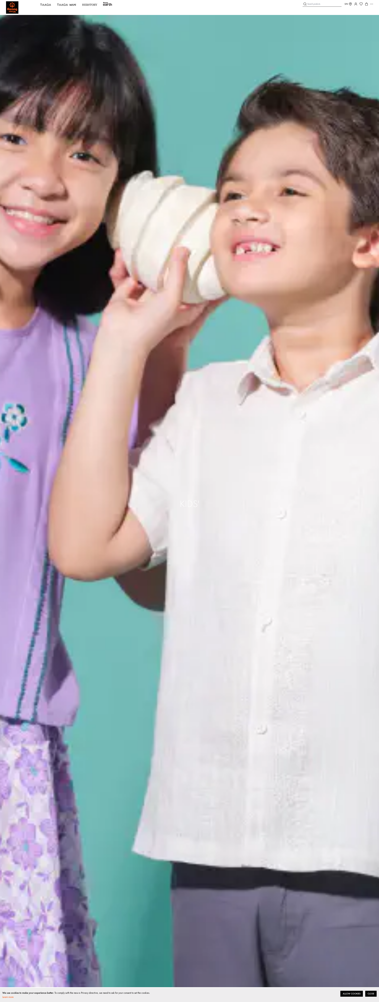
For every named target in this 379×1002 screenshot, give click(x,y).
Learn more (8, 997)
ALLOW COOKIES (351, 993)
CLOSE (371, 993)
